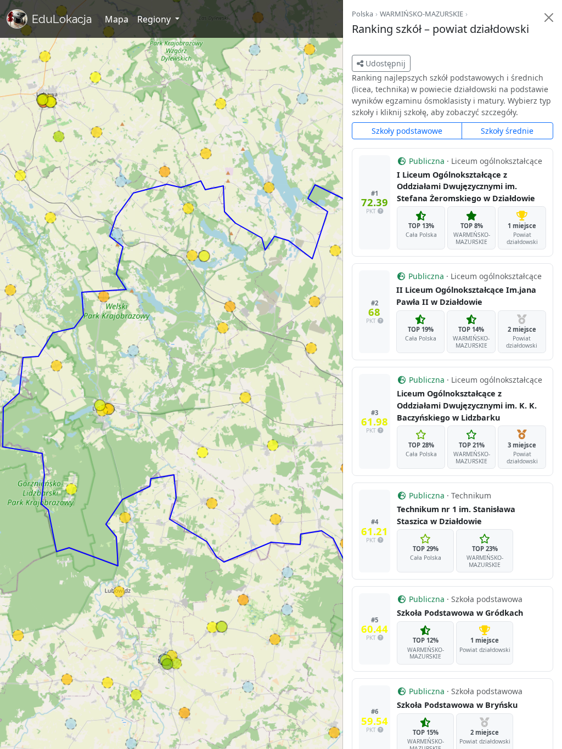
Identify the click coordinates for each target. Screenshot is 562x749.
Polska (362, 14)
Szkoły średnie (507, 131)
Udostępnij (384, 63)
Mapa (116, 19)
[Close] (549, 17)
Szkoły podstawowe (407, 131)
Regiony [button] (155, 19)
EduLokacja (62, 19)
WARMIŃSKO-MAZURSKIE (421, 14)
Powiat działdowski (522, 238)
